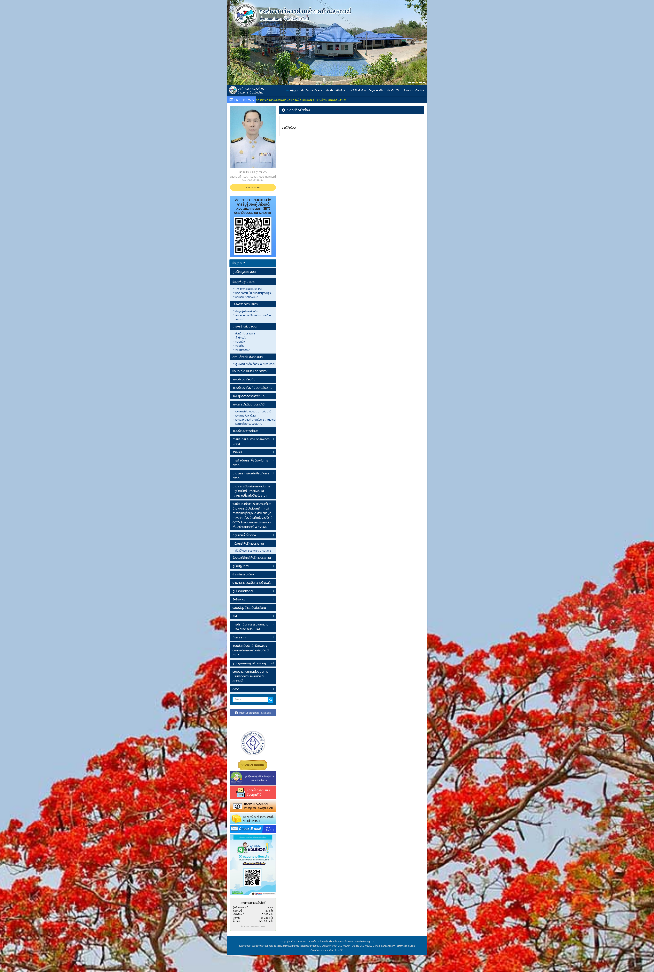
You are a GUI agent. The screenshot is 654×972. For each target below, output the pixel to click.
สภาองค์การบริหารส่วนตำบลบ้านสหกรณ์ (253, 317)
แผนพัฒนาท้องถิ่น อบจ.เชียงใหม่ (252, 387)
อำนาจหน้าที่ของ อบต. (247, 297)
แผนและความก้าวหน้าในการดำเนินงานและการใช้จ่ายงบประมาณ (255, 422)
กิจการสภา (239, 637)
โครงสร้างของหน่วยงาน (248, 289)
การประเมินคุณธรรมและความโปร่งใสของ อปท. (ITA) (250, 626)
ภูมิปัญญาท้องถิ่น (243, 591)
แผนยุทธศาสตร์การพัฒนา (248, 396)
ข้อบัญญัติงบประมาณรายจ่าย (250, 371)
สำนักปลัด (240, 337)
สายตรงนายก (252, 187)
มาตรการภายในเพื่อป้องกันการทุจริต (251, 475)
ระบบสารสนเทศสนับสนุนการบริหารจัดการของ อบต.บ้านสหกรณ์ (250, 676)
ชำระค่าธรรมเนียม (243, 574)
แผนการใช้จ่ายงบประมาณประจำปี (253, 411)
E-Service (238, 599)
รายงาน (237, 452)
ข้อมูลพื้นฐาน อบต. (243, 281)
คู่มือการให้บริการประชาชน (248, 543)
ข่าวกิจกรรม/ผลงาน (312, 90)
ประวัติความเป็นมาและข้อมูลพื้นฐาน (253, 293)
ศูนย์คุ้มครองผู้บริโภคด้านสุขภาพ (252, 663)
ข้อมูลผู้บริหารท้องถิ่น (246, 311)
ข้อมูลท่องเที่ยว (377, 90)
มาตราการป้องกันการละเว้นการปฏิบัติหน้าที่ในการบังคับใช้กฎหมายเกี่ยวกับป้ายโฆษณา (251, 491)
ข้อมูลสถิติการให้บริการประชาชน (251, 557)
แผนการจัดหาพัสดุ (245, 415)
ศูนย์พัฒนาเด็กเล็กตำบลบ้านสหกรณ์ (255, 364)
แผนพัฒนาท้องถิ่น (243, 379)
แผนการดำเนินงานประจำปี (248, 404)
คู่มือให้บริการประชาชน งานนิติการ (253, 550)
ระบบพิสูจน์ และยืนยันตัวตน (249, 607)
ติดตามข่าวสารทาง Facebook (255, 713)
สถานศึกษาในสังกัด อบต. (247, 357)
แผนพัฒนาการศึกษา (245, 430)
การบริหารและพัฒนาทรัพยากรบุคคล (251, 441)
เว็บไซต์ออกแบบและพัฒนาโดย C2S (327, 950)
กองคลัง (240, 342)
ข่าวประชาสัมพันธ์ (335, 90)
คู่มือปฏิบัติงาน (241, 566)
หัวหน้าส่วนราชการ (245, 333)
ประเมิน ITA (393, 90)
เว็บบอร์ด (407, 90)
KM (234, 616)
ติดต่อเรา (420, 90)
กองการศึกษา (242, 350)
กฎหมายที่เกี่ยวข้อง (244, 535)
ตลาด (235, 689)
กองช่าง (239, 346)
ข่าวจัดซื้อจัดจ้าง (357, 90)
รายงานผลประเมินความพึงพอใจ (251, 582)
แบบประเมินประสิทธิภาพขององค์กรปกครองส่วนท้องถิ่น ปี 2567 (250, 650)
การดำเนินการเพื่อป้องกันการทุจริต (250, 462)
